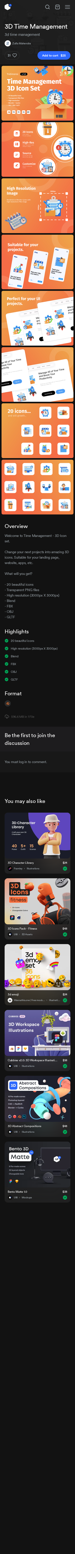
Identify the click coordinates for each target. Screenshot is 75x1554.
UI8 (16, 934)
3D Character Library (21, 863)
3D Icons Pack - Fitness (22, 928)
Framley (18, 868)
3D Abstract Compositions (24, 1126)
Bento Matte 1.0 (17, 1191)
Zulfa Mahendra (21, 43)
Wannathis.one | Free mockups (29, 1000)
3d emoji (13, 994)
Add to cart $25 (54, 55)
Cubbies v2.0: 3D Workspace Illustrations (33, 1060)
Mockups (27, 1197)
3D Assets (27, 934)
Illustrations (33, 868)
